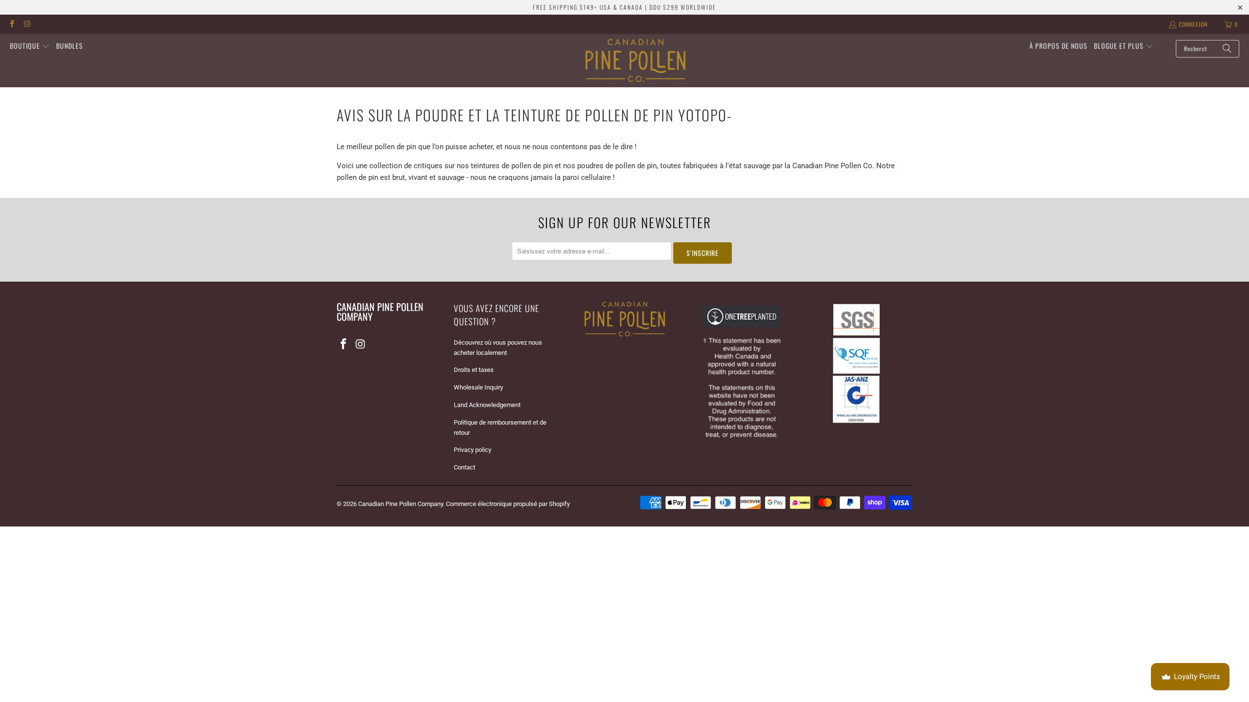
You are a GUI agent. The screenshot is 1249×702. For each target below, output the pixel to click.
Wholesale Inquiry (478, 387)
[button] (30, 46)
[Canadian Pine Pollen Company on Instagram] (26, 24)
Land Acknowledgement (487, 405)
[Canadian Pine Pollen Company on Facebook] (11, 24)
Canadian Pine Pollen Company (400, 503)
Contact (464, 467)
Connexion (1193, 24)
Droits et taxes (474, 369)
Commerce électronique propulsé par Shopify (508, 503)
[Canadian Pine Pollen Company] (635, 60)
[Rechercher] (1227, 49)
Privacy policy (472, 449)
